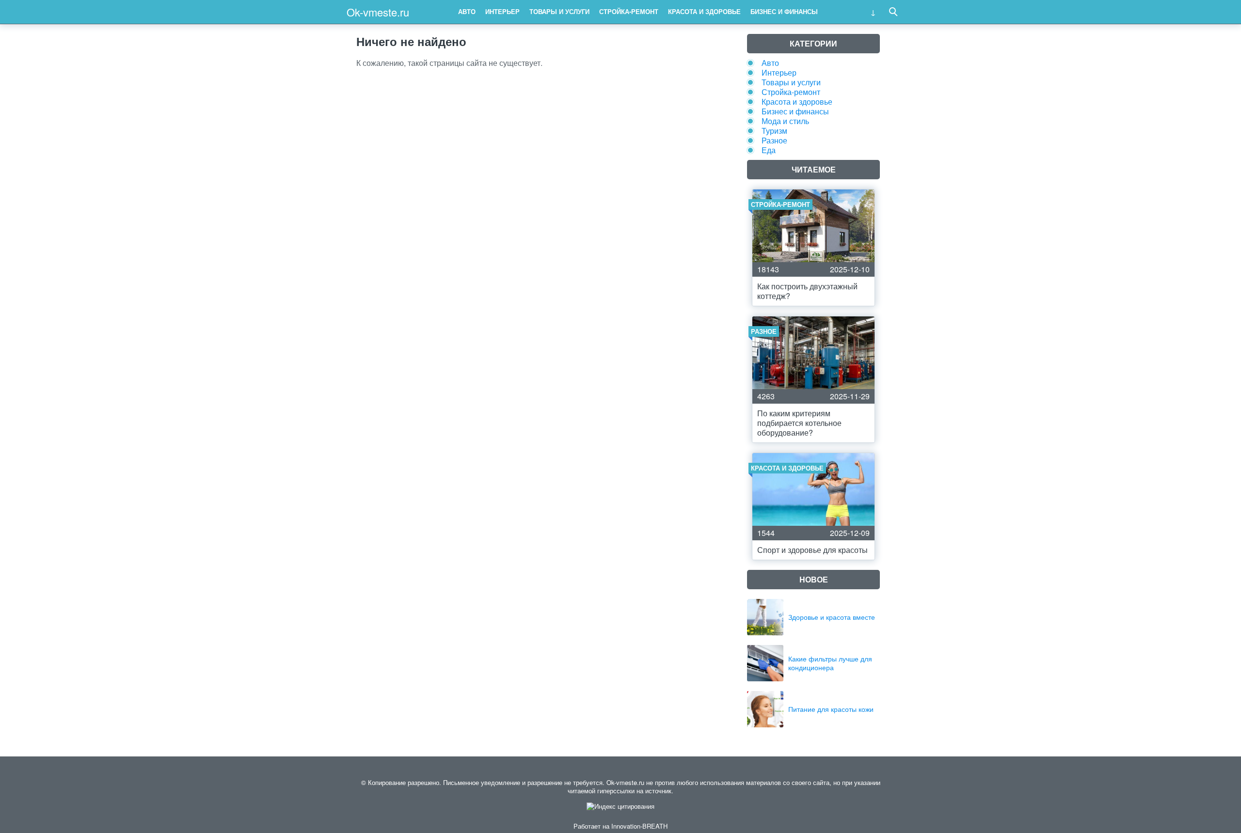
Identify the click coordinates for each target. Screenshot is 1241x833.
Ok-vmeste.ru (378, 11)
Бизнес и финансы (784, 11)
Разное (774, 140)
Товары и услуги (559, 11)
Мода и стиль (785, 120)
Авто (467, 11)
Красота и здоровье (704, 11)
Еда (769, 150)
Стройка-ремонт (628, 11)
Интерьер (502, 11)
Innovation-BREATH (639, 826)
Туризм (774, 130)
